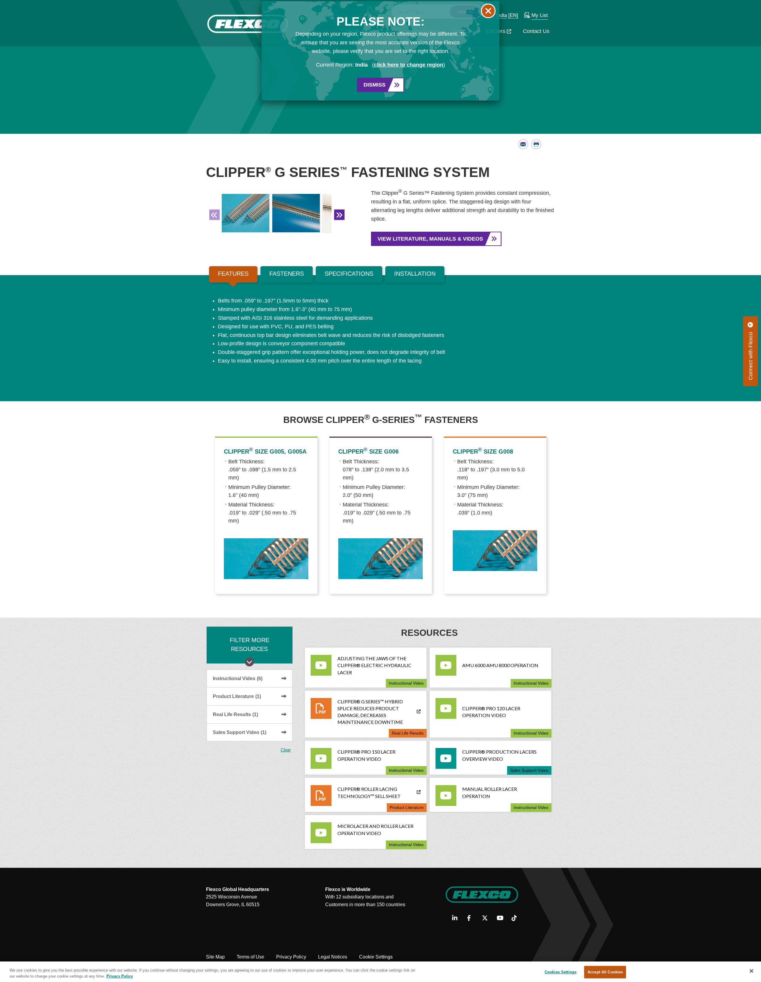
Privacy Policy (119, 976)
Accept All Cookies (605, 972)
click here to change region (408, 65)
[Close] (751, 971)
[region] (380, 971)
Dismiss (375, 85)
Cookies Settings (560, 972)
